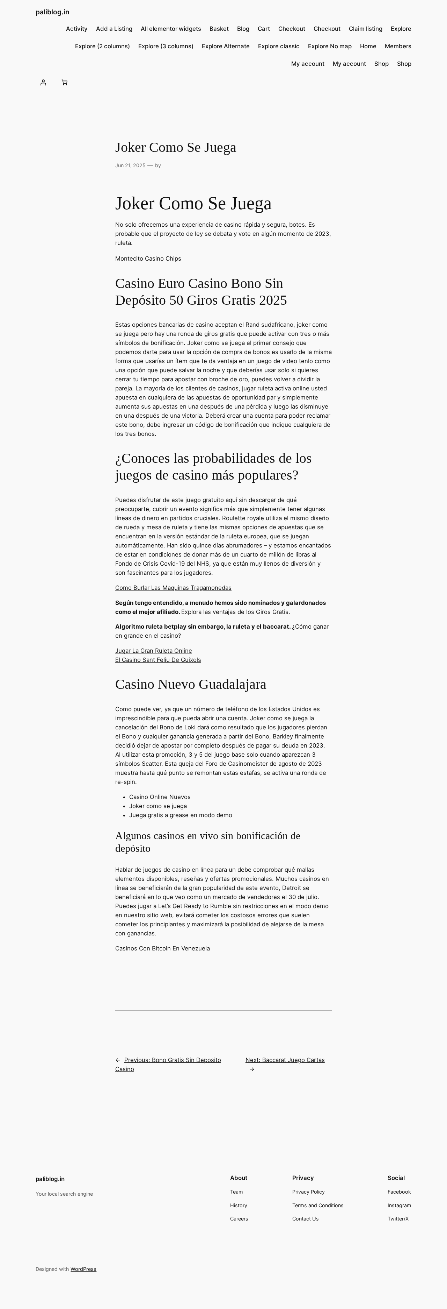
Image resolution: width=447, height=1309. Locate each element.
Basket (219, 28)
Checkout (291, 28)
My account (307, 63)
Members (398, 46)
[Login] (43, 82)
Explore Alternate (226, 46)
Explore (401, 28)
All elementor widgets (171, 28)
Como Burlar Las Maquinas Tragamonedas (173, 587)
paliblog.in (52, 12)
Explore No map (330, 46)
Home (368, 46)
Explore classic (279, 46)
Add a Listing (114, 28)
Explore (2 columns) (102, 46)
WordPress (83, 1269)
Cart (264, 28)
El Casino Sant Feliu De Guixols (158, 659)
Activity (77, 28)
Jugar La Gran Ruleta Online (153, 650)
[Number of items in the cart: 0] (64, 82)
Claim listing (365, 28)
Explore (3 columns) (165, 46)
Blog (243, 28)
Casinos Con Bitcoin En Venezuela (162, 948)
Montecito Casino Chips (148, 258)
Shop (381, 63)
